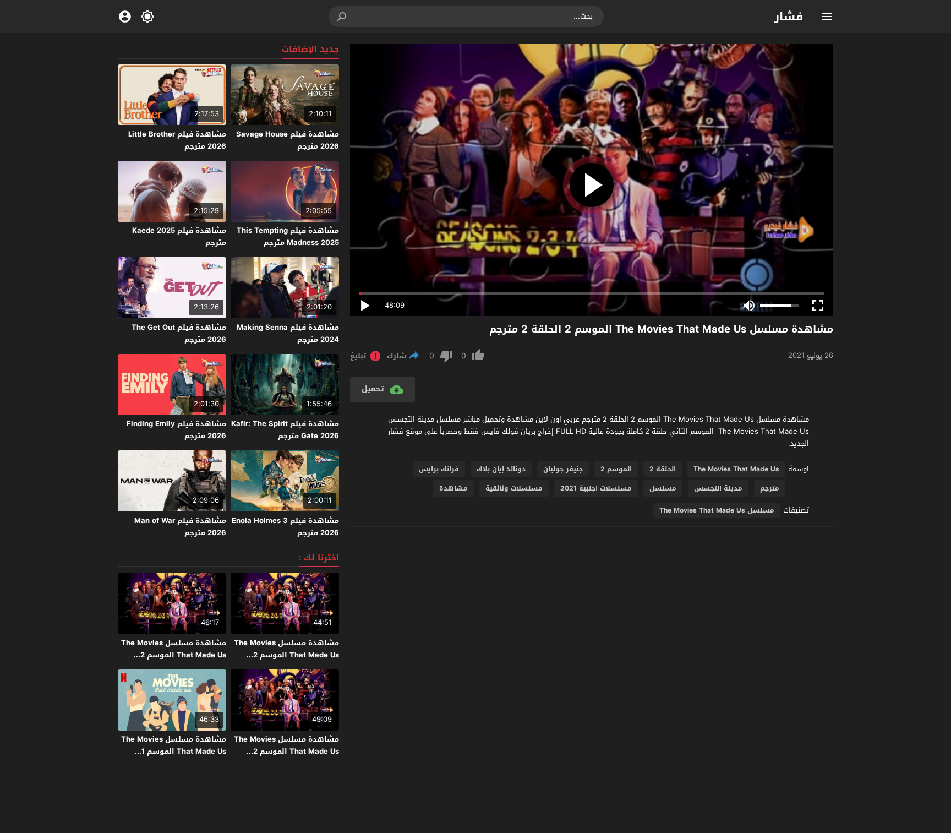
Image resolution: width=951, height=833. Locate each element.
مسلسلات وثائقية (514, 488)
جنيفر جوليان (563, 469)
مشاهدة (453, 488)
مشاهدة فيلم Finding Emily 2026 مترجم (176, 430)
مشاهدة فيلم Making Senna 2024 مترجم (288, 333)
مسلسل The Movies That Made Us (716, 510)
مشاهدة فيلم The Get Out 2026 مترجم (179, 333)
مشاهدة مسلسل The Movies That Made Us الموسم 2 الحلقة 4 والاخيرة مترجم (286, 655)
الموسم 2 (616, 469)
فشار (789, 17)
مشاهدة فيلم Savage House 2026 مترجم (287, 140)
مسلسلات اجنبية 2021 (596, 488)
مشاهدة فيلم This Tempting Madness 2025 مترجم (288, 236)
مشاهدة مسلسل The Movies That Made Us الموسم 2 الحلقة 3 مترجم (173, 655)
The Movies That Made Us (736, 469)
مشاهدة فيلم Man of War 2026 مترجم (180, 527)
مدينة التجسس (718, 488)
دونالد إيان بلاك (501, 469)
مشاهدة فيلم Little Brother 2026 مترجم (177, 140)
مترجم (769, 488)
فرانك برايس (439, 469)
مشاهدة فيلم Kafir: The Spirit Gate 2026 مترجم (285, 430)
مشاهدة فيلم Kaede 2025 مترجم (179, 236)
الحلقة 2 (662, 469)
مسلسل (662, 488)
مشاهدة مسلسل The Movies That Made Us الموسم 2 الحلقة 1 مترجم (286, 751)
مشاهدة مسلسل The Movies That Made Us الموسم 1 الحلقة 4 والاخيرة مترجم (173, 751)
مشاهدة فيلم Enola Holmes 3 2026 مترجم (285, 527)
